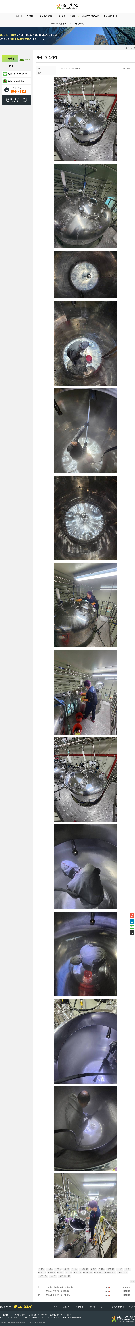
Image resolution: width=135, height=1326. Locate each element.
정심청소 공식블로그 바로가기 (18, 74)
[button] (59, 73)
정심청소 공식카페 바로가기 (17, 81)
